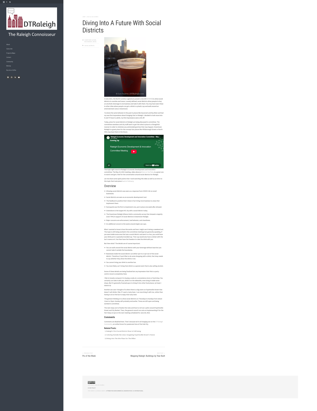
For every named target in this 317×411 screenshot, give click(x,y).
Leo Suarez (95, 16)
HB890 (149, 99)
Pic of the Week (89, 356)
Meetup (8, 66)
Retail (95, 41)
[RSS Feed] (15, 77)
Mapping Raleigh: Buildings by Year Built (148, 356)
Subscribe (9, 49)
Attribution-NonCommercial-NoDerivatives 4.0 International (124, 391)
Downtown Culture (90, 40)
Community (9, 61)
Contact (8, 57)
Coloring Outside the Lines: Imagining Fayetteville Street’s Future (130, 335)
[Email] (19, 77)
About (8, 44)
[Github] (11, 77)
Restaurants (88, 41)
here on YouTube (148, 172)
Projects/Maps (10, 53)
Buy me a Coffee (11, 70)
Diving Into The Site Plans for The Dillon (121, 338)
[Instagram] (8, 77)
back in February (128, 181)
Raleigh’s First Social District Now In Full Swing (123, 331)
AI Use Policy (92, 388)
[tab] (3, 2)
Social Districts (89, 45)
